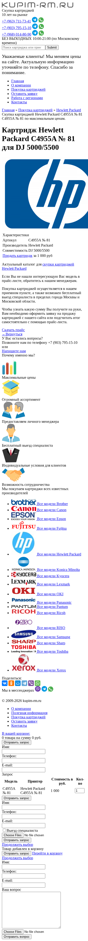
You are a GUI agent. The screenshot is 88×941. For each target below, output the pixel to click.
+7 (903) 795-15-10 (16, 28)
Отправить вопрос (17, 936)
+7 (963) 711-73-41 (16, 21)
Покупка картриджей (28, 89)
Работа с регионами (27, 98)
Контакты (19, 102)
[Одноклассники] (11, 683)
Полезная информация (29, 713)
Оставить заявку (24, 94)
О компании (21, 85)
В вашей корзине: (16, 733)
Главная (17, 81)
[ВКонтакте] (5, 683)
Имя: (6, 747)
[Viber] (31, 683)
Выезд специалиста (22, 830)
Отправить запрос (16, 742)
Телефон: (9, 756)
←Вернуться (12, 334)
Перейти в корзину (47, 853)
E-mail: (7, 765)
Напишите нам (14, 351)
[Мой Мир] (18, 683)
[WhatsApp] (37, 683)
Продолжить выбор (17, 845)
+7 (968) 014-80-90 (16, 34)
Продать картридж (17, 256)
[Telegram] (24, 683)
